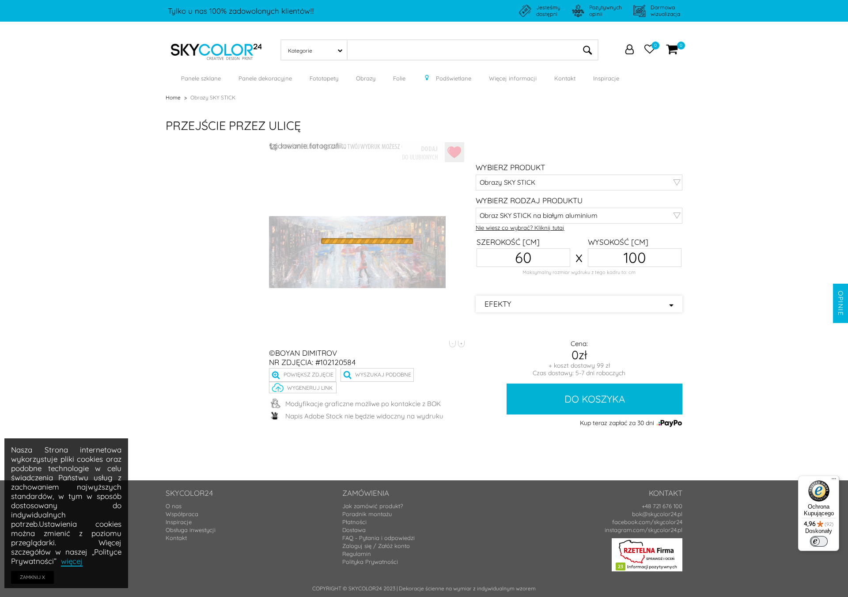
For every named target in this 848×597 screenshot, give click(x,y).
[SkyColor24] (216, 49)
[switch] (819, 541)
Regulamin (356, 553)
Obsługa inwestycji (191, 529)
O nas (174, 506)
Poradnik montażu (367, 513)
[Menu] (834, 480)
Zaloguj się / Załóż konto (376, 545)
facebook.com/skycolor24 (647, 521)
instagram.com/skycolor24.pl (643, 529)
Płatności (354, 521)
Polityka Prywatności (370, 561)
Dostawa (354, 529)
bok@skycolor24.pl (657, 513)
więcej (72, 561)
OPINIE (841, 303)
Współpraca (182, 513)
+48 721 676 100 (662, 506)
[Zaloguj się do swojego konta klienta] (629, 50)
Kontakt (176, 537)
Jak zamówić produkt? (372, 506)
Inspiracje (179, 521)
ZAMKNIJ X (32, 577)
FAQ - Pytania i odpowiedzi (378, 537)
